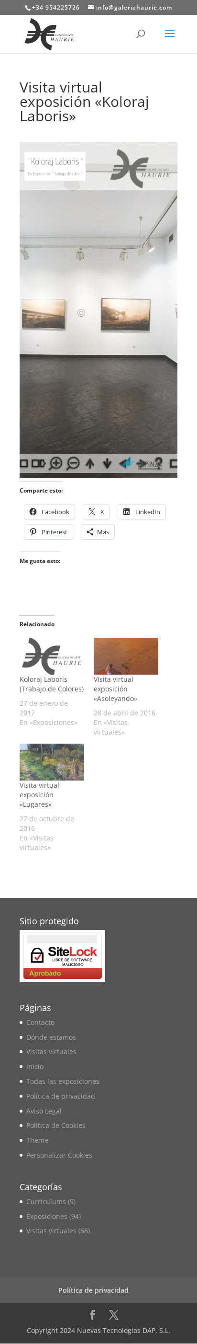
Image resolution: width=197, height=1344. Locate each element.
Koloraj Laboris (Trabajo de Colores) (52, 684)
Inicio (35, 1066)
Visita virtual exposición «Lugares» (39, 795)
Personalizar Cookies (59, 1155)
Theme (37, 1140)
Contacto (40, 1022)
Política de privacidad (60, 1096)
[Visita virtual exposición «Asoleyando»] (126, 656)
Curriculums (46, 1201)
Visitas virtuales (51, 1051)
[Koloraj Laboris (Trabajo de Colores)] (52, 656)
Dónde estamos (51, 1037)
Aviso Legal (44, 1110)
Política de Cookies (56, 1125)
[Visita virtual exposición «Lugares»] (52, 762)
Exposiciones (46, 1216)
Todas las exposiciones (62, 1081)
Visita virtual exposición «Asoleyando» (115, 689)
